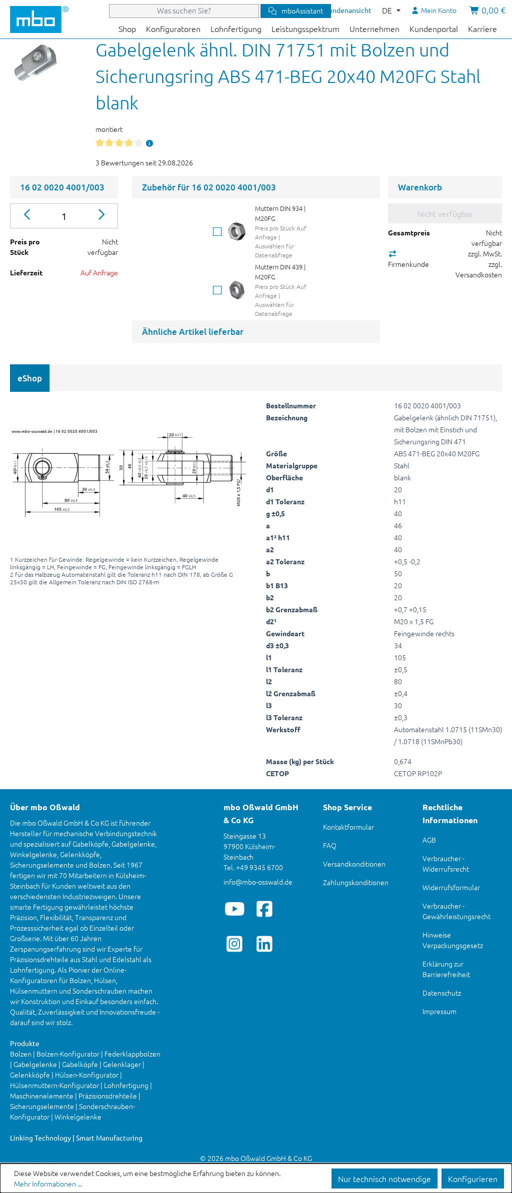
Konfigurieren (473, 1178)
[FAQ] (149, 143)
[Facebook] (265, 908)
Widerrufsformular (451, 887)
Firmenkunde (408, 264)
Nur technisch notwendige (384, 1178)
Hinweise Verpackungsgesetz (452, 940)
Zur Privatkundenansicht (333, 9)
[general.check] (217, 231)
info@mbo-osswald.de (258, 882)
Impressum (439, 1011)
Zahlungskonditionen (355, 882)
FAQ (329, 845)
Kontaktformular (348, 827)
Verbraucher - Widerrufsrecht (445, 863)
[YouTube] (235, 908)
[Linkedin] (265, 943)
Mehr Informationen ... (48, 1184)
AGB (429, 840)
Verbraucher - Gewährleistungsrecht (456, 911)
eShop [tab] (30, 378)
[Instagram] (235, 943)
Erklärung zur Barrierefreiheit (446, 969)
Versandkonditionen (354, 864)
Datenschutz (441, 993)
